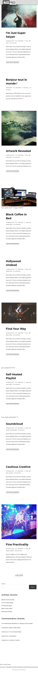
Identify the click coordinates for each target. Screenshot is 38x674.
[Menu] (33, 2)
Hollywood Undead (7, 611)
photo (10, 157)
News (27, 41)
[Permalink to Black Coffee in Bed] (19, 194)
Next (34, 313)
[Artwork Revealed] (19, 128)
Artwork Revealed (18, 151)
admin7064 (20, 41)
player (11, 224)
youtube (11, 473)
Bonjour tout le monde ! (8, 599)
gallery (7, 335)
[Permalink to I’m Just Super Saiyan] (19, 16)
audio (7, 384)
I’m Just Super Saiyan (7, 602)
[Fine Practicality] (19, 521)
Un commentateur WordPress (10, 623)
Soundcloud (14, 423)
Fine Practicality (17, 544)
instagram (11, 550)
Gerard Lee (5, 631)
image (7, 157)
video (11, 271)
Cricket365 (5, 627)
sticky (7, 43)
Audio (27, 222)
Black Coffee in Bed (7, 608)
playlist (10, 384)
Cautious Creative (18, 466)
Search (3, 583)
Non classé (26, 87)
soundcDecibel (13, 430)
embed (7, 224)
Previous (4, 313)
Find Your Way (16, 328)
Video (27, 269)
